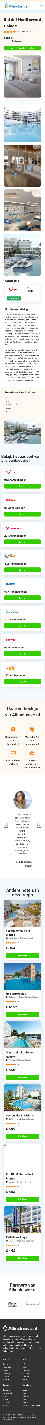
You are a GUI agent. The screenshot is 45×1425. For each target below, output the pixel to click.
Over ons (16, 1418)
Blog (4, 1418)
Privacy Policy (31, 1418)
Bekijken (22, 486)
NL (3, 1415)
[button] (41, 6)
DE (9, 1415)
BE (6, 1415)
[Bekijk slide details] (12, 1305)
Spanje (8, 37)
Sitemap (9, 1418)
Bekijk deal (14, 298)
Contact (23, 1418)
